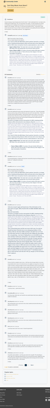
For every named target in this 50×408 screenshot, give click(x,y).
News (1, 397)
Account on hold (9, 376)
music (7, 380)
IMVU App (47, 391)
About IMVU (2, 392)
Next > (32, 365)
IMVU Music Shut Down (10, 378)
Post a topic (10, 10)
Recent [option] (42, 74)
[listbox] (43, 74)
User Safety (2, 399)
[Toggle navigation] (45, 1)
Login (6, 367)
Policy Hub (2, 401)
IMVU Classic (19, 394)
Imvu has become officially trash (12, 374)
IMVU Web (19, 392)
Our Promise (2, 394)
